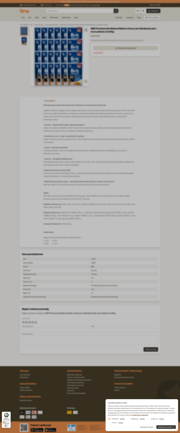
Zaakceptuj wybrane (146, 427)
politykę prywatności (140, 415)
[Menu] (3, 413)
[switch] (6, 426)
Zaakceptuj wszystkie (165, 427)
